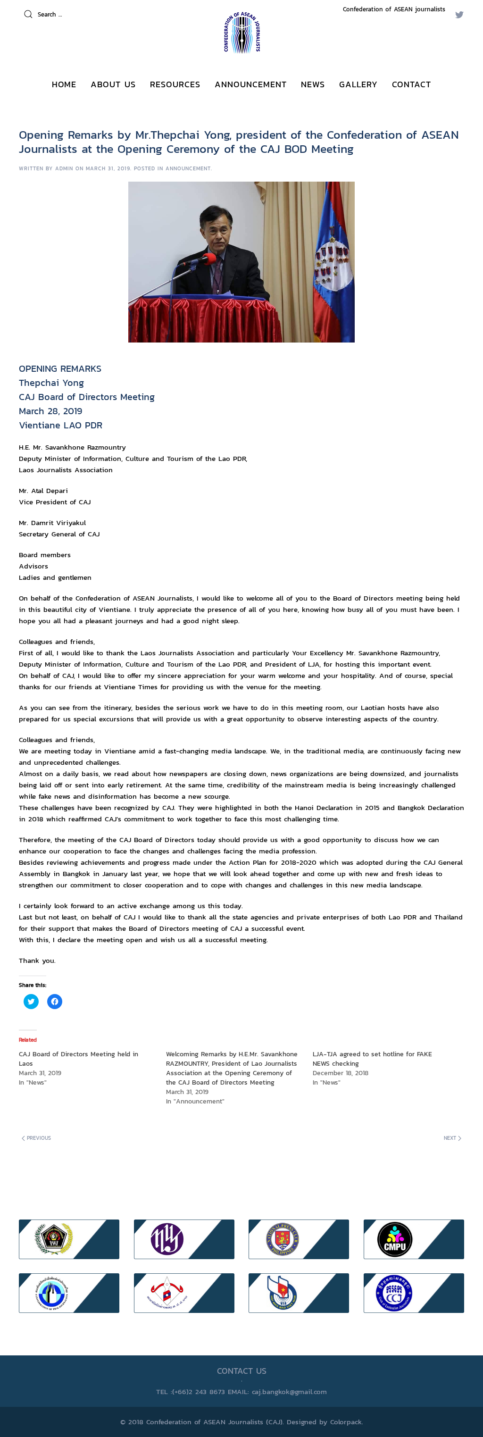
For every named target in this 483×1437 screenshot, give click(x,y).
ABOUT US (113, 84)
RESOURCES (175, 84)
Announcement (188, 168)
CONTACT (411, 84)
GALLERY (358, 84)
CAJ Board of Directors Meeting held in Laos (78, 1059)
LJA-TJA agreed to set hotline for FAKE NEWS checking (372, 1059)
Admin (64, 168)
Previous (38, 1138)
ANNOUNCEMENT (251, 84)
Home (64, 84)
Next (451, 1138)
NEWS (313, 84)
